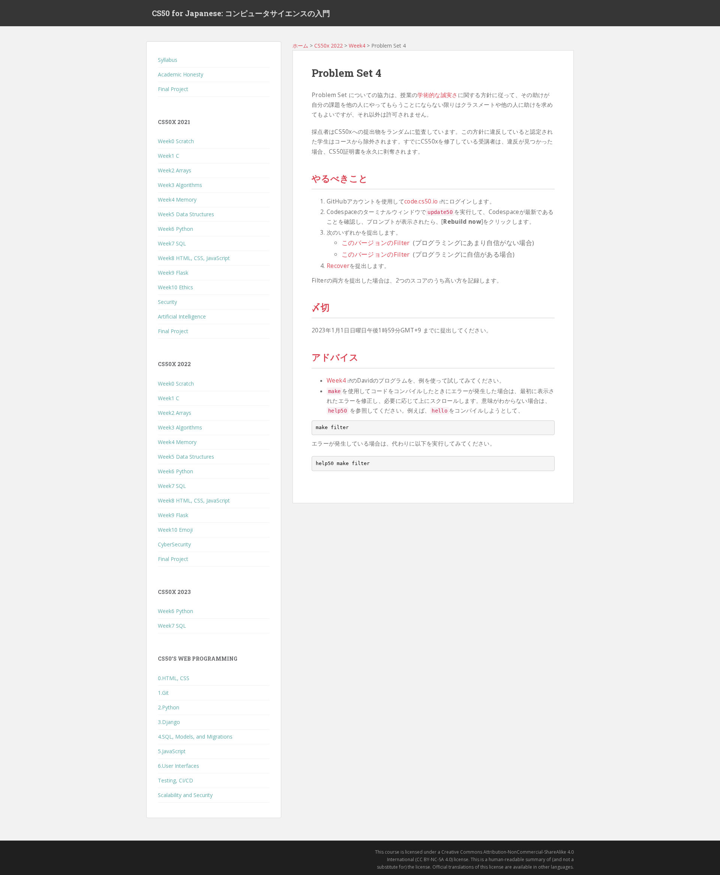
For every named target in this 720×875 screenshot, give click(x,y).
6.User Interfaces (178, 765)
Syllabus (167, 59)
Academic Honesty (180, 74)
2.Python (168, 707)
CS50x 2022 (328, 45)
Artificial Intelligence (182, 316)
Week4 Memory (177, 199)
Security (167, 301)
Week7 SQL (172, 243)
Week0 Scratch (176, 141)
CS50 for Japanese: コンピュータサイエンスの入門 (241, 13)
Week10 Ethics (175, 287)
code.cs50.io (421, 201)
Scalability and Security (185, 795)
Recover (338, 266)
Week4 (357, 45)
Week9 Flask (173, 272)
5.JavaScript (172, 751)
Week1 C (168, 155)
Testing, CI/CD (175, 780)
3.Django (169, 721)
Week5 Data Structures (186, 214)
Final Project (173, 89)
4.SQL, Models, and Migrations (195, 736)
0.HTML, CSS (173, 678)
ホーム (300, 45)
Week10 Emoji (175, 529)
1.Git (163, 692)
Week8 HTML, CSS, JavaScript (194, 258)
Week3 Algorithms (180, 184)
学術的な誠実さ (437, 95)
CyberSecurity (174, 544)
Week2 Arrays (174, 170)
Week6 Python (175, 228)
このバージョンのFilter (376, 242)
